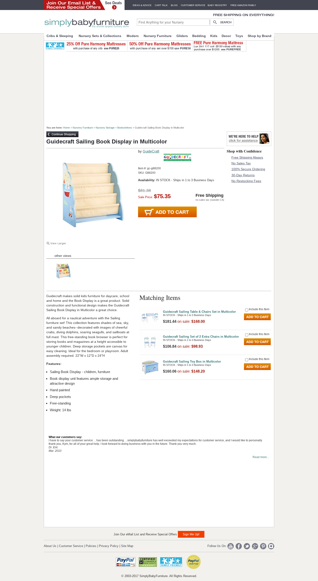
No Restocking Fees (246, 181)
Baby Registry (217, 5)
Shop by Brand (259, 36)
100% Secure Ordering (248, 169)
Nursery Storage (105, 127)
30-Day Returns (243, 175)
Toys (239, 36)
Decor (226, 36)
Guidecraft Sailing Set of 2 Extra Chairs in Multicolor (201, 336)
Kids (213, 36)
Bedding (199, 36)
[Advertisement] (161, 86)
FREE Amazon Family (243, 5)
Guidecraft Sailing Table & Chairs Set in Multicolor (199, 311)
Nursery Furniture (158, 36)
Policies (91, 546)
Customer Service (193, 5)
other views (62, 256)
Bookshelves (124, 127)
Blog (174, 5)
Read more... (261, 457)
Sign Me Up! (191, 534)
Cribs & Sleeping (60, 36)
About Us (50, 546)
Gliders (182, 36)
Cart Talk (161, 5)
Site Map (127, 546)
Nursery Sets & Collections (100, 36)
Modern (133, 36)
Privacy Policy (108, 546)
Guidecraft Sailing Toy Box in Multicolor (192, 361)
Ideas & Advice (142, 5)
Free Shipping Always (247, 157)
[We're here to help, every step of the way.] (249, 145)
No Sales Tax (241, 163)
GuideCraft (151, 151)
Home (66, 127)
